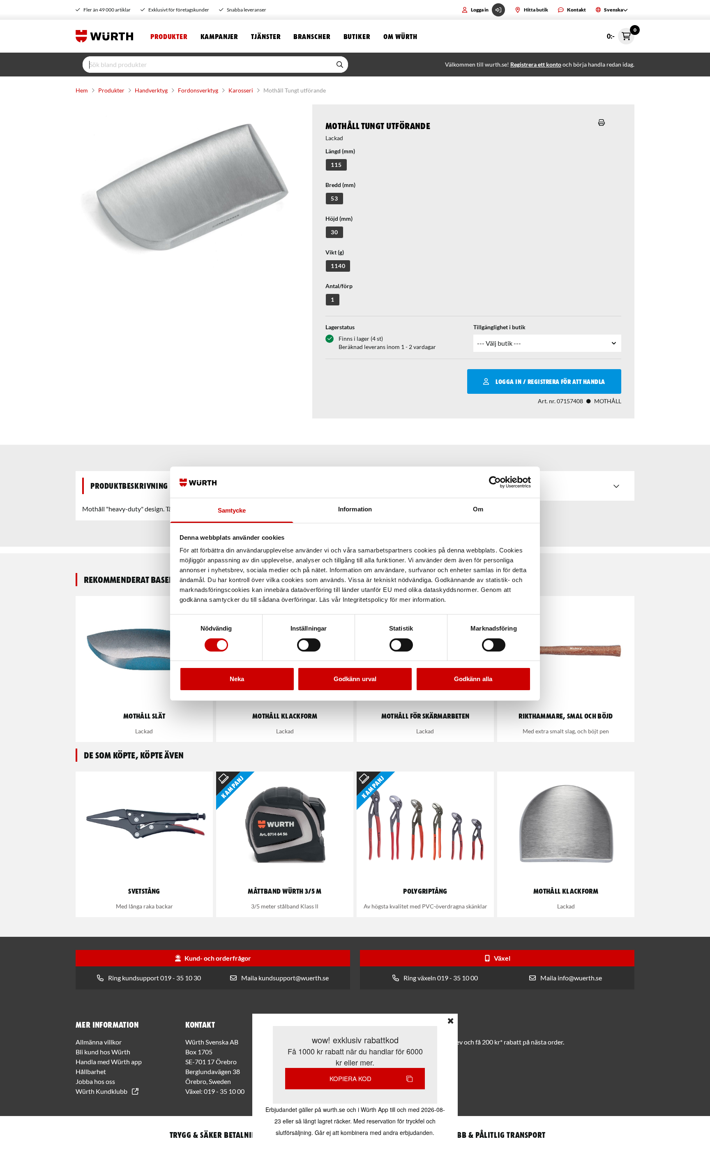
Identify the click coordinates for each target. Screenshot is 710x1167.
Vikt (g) (334, 252)
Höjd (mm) (339, 218)
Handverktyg (151, 90)
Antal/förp (339, 285)
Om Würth (400, 36)
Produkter (168, 36)
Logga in (480, 10)
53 (334, 198)
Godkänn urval (355, 678)
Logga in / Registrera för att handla (550, 381)
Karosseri (240, 90)
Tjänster (265, 36)
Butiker (356, 36)
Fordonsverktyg (198, 90)
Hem (82, 90)
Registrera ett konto (535, 64)
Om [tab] (478, 509)
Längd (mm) (340, 151)
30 (334, 232)
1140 (338, 265)
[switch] (308, 645)
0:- (620, 34)
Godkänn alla (473, 678)
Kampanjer (219, 36)
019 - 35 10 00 (224, 1091)
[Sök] (340, 64)
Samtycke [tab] (232, 510)
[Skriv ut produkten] (601, 122)
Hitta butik (536, 10)
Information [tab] (355, 509)
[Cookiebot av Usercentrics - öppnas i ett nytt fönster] (495, 482)
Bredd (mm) (340, 184)
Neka (237, 678)
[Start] (106, 36)
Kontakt (576, 10)
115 (336, 164)
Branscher (311, 36)
